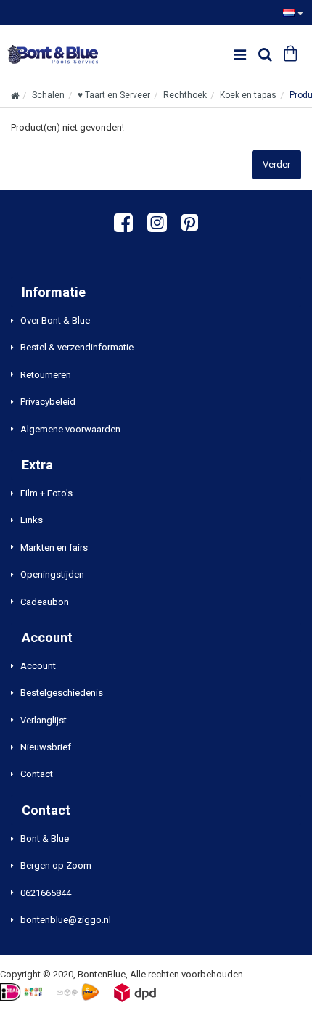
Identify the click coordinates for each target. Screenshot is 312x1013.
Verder (276, 164)
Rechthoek (185, 95)
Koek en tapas (248, 95)
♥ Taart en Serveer (114, 95)
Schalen (48, 95)
